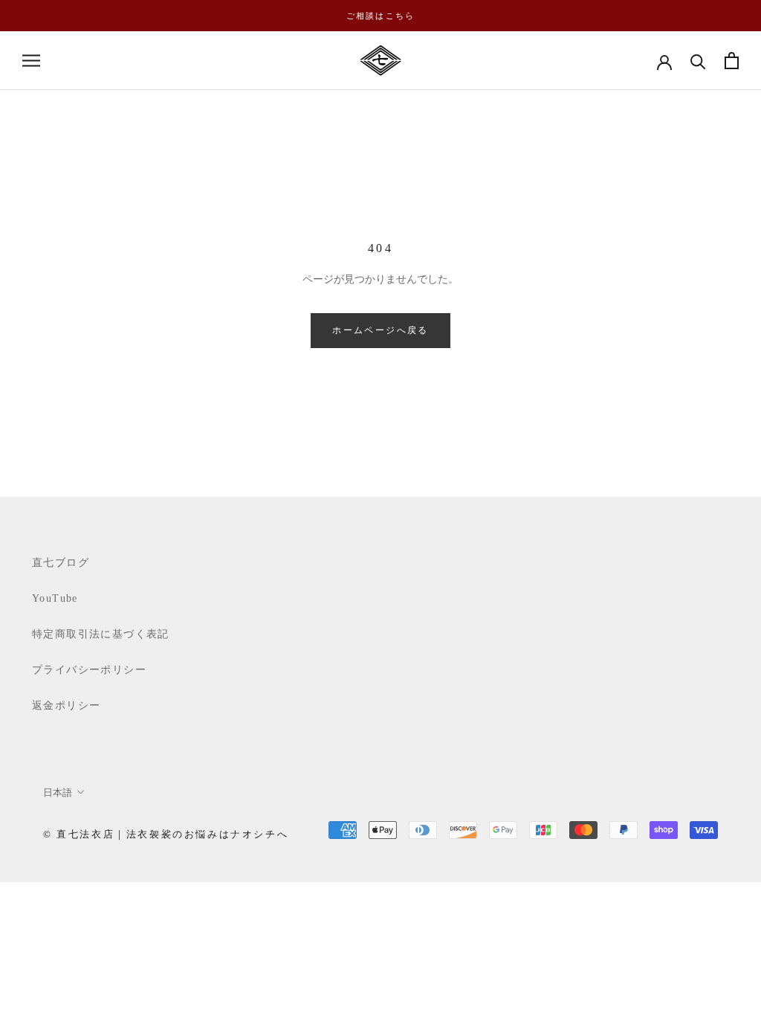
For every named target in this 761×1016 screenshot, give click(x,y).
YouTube (55, 598)
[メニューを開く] (31, 60)
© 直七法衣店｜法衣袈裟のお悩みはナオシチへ (165, 834)
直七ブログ (60, 562)
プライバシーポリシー (89, 669)
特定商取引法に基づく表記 (100, 634)
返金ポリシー (66, 705)
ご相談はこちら (380, 15)
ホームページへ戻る (380, 330)
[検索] (698, 60)
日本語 (57, 792)
